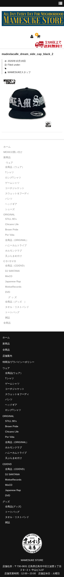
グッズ (7, 501)
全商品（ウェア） (16, 167)
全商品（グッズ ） (16, 301)
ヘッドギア (11, 204)
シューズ (10, 209)
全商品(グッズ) (13, 506)
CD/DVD (7, 464)
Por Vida (9, 234)
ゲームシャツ (12, 182)
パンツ (8, 198)
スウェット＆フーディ (17, 193)
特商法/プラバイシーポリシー (18, 362)
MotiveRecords (13, 286)
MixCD (8, 276)
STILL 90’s (11, 219)
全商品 (7, 322)
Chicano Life (12, 224)
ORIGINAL (9, 214)
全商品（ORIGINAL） (17, 240)
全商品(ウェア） (14, 373)
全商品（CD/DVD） (17, 265)
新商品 (7, 157)
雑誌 (7, 317)
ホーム (7, 146)
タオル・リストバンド (17, 307)
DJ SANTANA (12, 271)
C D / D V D (9, 261)
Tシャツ (9, 172)
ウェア (9, 162)
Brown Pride (11, 229)
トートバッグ (12, 312)
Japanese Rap (13, 281)
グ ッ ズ (12, 297)
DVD (7, 292)
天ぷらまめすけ (13, 256)
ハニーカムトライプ (16, 245)
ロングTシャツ (13, 177)
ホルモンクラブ (13, 250)
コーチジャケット (14, 188)
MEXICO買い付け (12, 152)
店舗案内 (7, 355)
